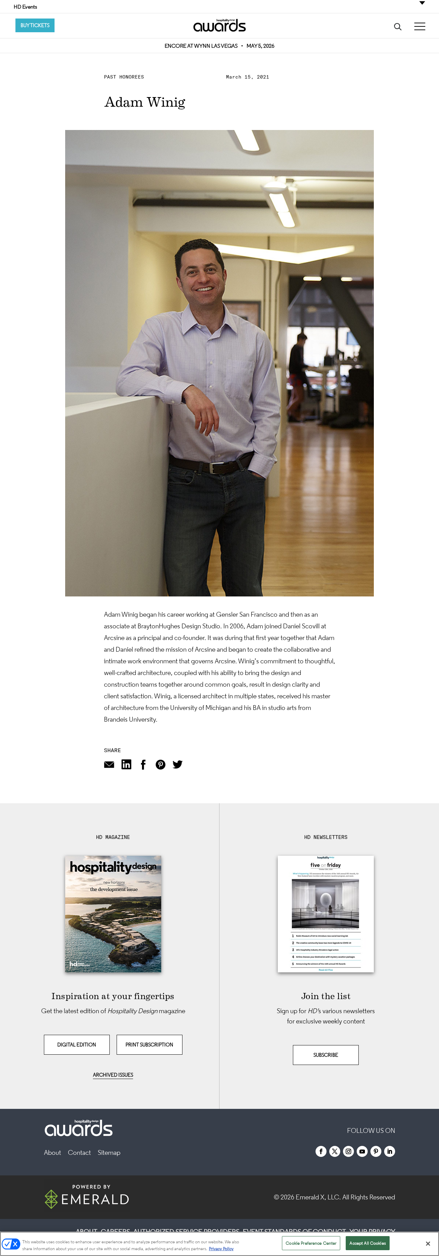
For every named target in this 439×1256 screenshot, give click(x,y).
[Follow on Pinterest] (375, 1151)
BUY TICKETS (35, 25)
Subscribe (325, 1054)
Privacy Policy (221, 1248)
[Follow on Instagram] (348, 1151)
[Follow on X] (334, 1151)
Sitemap (109, 1152)
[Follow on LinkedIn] (389, 1151)
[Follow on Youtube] (362, 1151)
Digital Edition (76, 1044)
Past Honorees (124, 77)
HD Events (25, 6)
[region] (219, 1244)
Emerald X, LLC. (318, 1197)
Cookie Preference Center (311, 1243)
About (52, 1152)
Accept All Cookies (367, 1243)
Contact (79, 1152)
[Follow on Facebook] (321, 1151)
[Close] (428, 1243)
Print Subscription (149, 1044)
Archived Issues (113, 1074)
